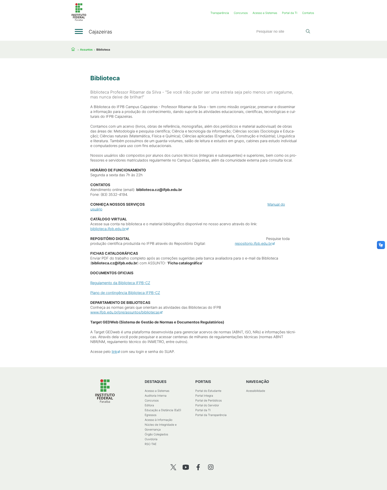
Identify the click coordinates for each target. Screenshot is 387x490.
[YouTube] (185, 467)
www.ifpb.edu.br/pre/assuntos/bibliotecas (125, 312)
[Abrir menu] (79, 31)
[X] (173, 467)
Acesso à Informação (158, 419)
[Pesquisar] (308, 31)
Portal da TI (289, 13)
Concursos (241, 13)
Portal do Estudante (208, 390)
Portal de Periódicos (208, 400)
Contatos (308, 13)
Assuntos (86, 49)
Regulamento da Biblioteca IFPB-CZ (120, 283)
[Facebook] (198, 467)
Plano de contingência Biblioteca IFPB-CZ (125, 293)
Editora (149, 405)
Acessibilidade (255, 390)
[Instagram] (210, 467)
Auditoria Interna (155, 395)
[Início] (79, 20)
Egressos (150, 415)
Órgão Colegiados (156, 434)
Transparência (219, 13)
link (114, 351)
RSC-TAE (150, 444)
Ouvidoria (151, 439)
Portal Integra (204, 395)
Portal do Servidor (207, 405)
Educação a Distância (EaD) (163, 410)
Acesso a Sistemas (265, 13)
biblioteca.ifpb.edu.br (108, 229)
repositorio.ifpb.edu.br (253, 243)
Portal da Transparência (211, 415)
